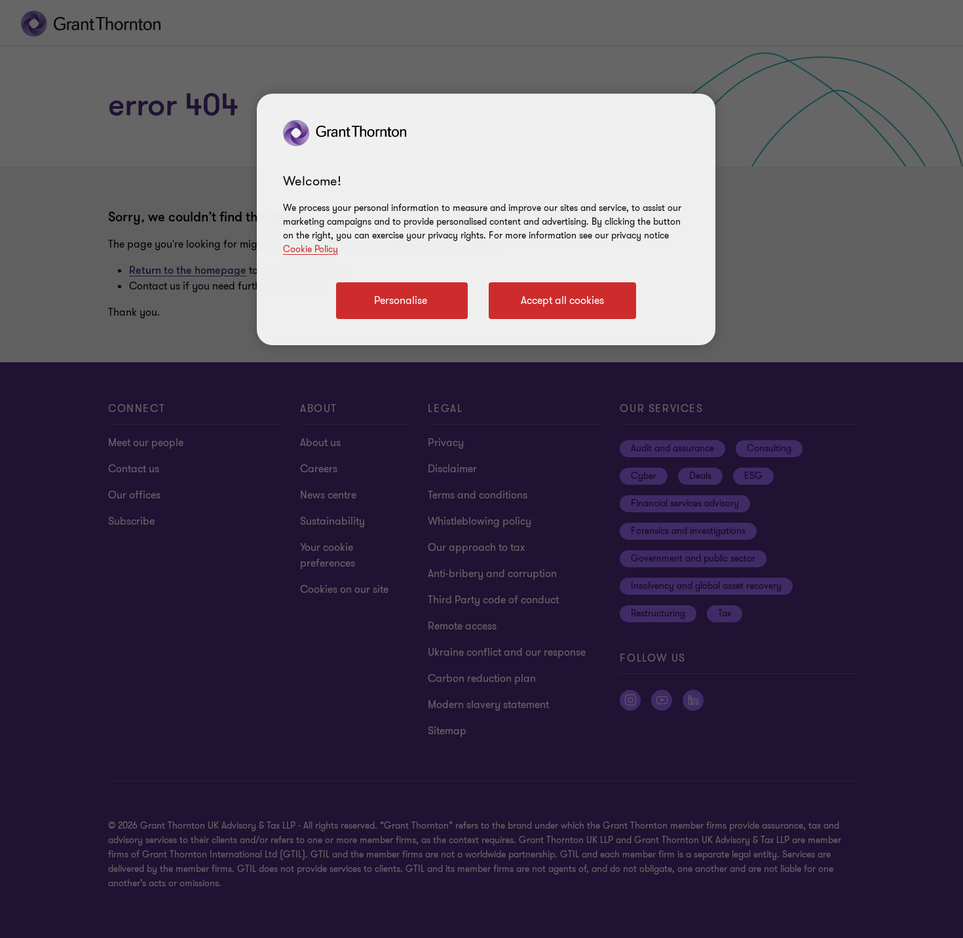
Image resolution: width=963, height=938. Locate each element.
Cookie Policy (310, 249)
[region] (486, 219)
